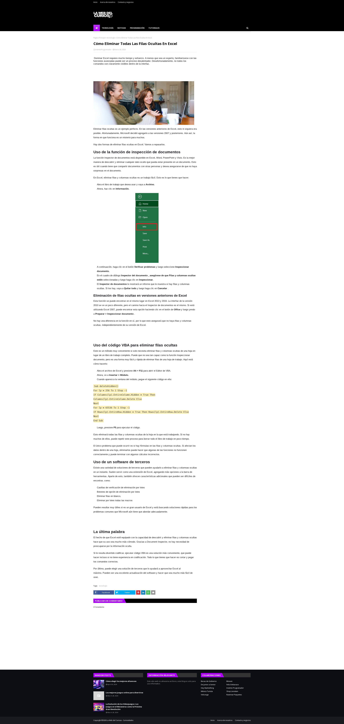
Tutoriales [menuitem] (154, 28)
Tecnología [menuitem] (107, 28)
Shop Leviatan (232, 691)
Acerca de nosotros (107, 2)
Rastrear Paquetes (234, 694)
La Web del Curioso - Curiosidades (120, 720)
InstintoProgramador (103, 49)
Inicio (95, 2)
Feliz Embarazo (232, 684)
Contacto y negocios (125, 2)
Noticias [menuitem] (121, 28)
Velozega (205, 694)
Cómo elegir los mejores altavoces (121, 681)
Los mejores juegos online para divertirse (124, 692)
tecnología (111, 38)
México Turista (207, 691)
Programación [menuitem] (137, 28)
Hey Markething (207, 688)
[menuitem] (96, 28)
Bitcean (229, 681)
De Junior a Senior (208, 684)
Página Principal (99, 38)
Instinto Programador (235, 688)
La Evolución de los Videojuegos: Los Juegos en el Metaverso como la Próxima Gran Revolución (124, 706)
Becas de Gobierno (209, 681)
